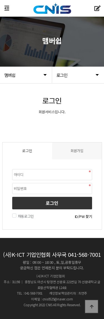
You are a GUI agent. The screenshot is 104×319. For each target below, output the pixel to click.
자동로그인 (26, 216)
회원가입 (76, 150)
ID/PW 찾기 (83, 216)
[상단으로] (91, 306)
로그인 (52, 203)
